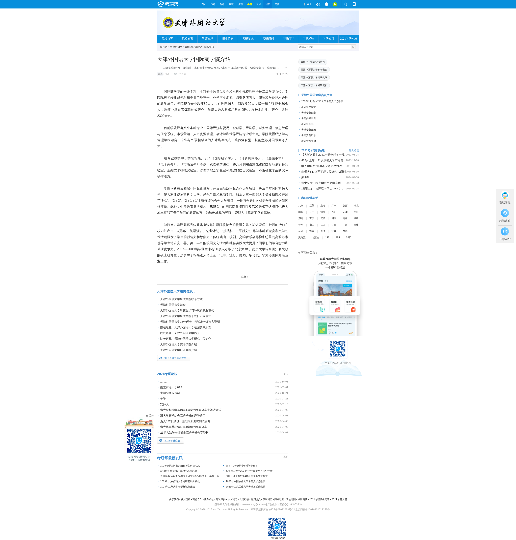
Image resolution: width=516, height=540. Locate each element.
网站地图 (279, 499)
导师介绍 (207, 38)
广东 (334, 205)
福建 (356, 218)
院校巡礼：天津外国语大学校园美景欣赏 (185, 327)
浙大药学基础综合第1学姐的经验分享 (183, 427)
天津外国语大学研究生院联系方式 (181, 299)
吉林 (345, 218)
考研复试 (248, 38)
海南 (311, 231)
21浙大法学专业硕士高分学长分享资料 (184, 432)
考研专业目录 (308, 112)
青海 (322, 231)
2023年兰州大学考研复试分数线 (177, 486)
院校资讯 (187, 38)
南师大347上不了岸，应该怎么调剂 (323, 171)
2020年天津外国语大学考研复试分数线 (322, 101)
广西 (345, 224)
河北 (322, 212)
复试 (231, 4)
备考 (222, 4)
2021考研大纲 (339, 499)
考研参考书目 (308, 118)
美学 (163, 398)
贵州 (356, 224)
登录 (309, 4)
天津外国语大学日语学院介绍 (178, 350)
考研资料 (328, 38)
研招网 (163, 46)
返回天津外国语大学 (175, 358)
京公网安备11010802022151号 (312, 509)
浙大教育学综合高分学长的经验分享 (182, 415)
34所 (348, 237)
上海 (322, 205)
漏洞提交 (256, 499)
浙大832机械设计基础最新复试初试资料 (185, 421)
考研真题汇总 (308, 135)
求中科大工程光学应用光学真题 (321, 183)
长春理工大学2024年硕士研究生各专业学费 (249, 471)
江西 (322, 224)
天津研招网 (176, 46)
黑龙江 (302, 237)
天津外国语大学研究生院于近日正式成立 (185, 316)
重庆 (311, 218)
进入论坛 (354, 150)
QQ (326, 4)
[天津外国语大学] (194, 24)
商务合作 (197, 499)
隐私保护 (221, 499)
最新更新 (302, 499)
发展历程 (185, 499)
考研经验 (308, 38)
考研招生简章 (308, 107)
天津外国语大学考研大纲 (314, 77)
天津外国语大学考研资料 (314, 85)
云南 (300, 224)
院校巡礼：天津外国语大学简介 (180, 333)
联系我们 (267, 499)
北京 (300, 205)
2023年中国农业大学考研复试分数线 (245, 481)
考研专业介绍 (308, 129)
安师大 (164, 404)
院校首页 (167, 38)
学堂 (249, 4)
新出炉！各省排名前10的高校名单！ (179, 471)
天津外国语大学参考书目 (314, 69)
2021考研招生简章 (319, 499)
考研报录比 (307, 124)
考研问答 (288, 38)
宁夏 (334, 231)
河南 (334, 218)
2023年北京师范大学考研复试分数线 (180, 481)
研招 (267, 4)
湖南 (300, 218)
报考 (213, 4)
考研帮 (178, 4)
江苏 (311, 205)
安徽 (322, 218)
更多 (285, 373)
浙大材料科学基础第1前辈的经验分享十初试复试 (190, 410)
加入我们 (232, 499)
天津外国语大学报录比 (313, 61)
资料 (277, 4)
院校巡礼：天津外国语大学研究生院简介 (185, 338)
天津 (345, 212)
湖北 (356, 205)
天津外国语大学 (193, 46)
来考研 (305, 177)
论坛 (258, 4)
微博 (318, 4)
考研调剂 (268, 38)
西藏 (345, 231)
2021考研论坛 (348, 38)
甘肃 (334, 224)
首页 (204, 4)
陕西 (345, 205)
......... (163, 381)
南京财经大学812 (171, 387)
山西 (311, 224)
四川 (334, 212)
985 (338, 237)
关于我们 (174, 499)
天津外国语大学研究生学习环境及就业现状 (187, 310)
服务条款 (209, 499)
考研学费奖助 (308, 141)
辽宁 (311, 212)
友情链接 (244, 499)
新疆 (300, 231)
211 (327, 237)
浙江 (356, 212)
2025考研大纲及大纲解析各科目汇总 (180, 465)
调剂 (240, 4)
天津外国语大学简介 (173, 304)
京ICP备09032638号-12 (282, 509)
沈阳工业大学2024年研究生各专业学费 (247, 476)
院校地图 (291, 499)
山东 (300, 212)
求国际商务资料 (170, 393)
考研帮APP (354, 4)
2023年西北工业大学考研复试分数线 (245, 486)
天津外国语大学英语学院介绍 (178, 344)
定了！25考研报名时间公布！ (242, 465)
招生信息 (227, 38)
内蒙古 (315, 237)
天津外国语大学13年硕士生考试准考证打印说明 (190, 321)
